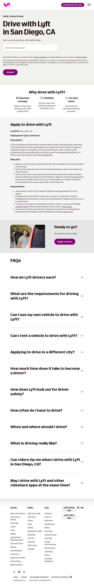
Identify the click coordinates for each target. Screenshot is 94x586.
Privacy (24, 577)
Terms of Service (40, 57)
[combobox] (80, 507)
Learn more (67, 206)
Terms (15, 577)
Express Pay (46, 155)
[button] (89, 5)
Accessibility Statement (39, 577)
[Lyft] (7, 5)
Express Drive (21, 206)
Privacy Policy (81, 57)
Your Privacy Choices (60, 577)
